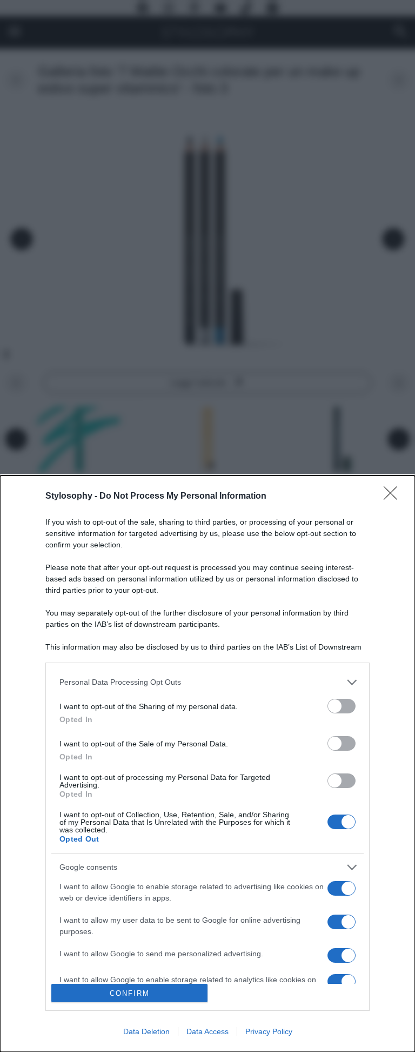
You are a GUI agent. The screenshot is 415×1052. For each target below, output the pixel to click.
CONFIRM (130, 993)
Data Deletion (146, 1031)
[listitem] (207, 682)
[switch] (341, 706)
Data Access (207, 1031)
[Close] (394, 496)
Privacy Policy (268, 1031)
